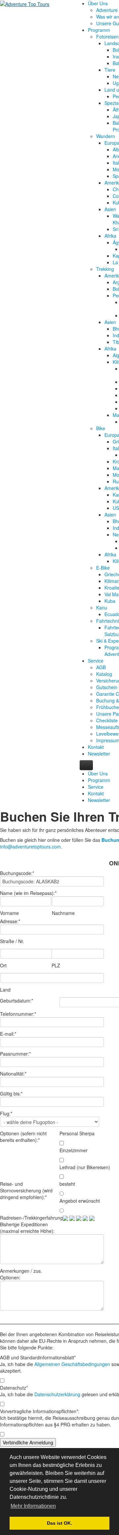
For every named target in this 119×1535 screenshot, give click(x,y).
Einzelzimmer (74, 1150)
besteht (67, 1183)
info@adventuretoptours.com (30, 846)
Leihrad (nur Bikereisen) (85, 1167)
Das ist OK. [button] (59, 1523)
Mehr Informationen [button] (33, 1506)
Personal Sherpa (77, 1133)
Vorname (9, 913)
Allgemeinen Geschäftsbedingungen (72, 1364)
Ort (3, 965)
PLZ (56, 965)
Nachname (63, 913)
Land (5, 989)
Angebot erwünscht (80, 1200)
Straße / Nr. (12, 941)
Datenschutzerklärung (57, 1394)
